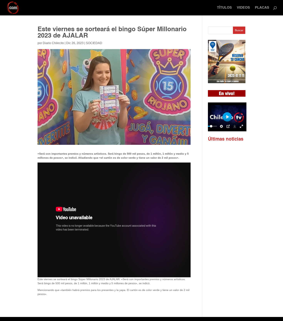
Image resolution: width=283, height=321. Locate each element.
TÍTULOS (224, 7)
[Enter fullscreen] (241, 126)
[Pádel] (226, 82)
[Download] (235, 126)
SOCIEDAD (94, 43)
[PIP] (228, 126)
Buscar (239, 30)
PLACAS (262, 7)
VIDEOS (243, 7)
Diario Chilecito (53, 43)
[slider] (211, 126)
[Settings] (221, 126)
